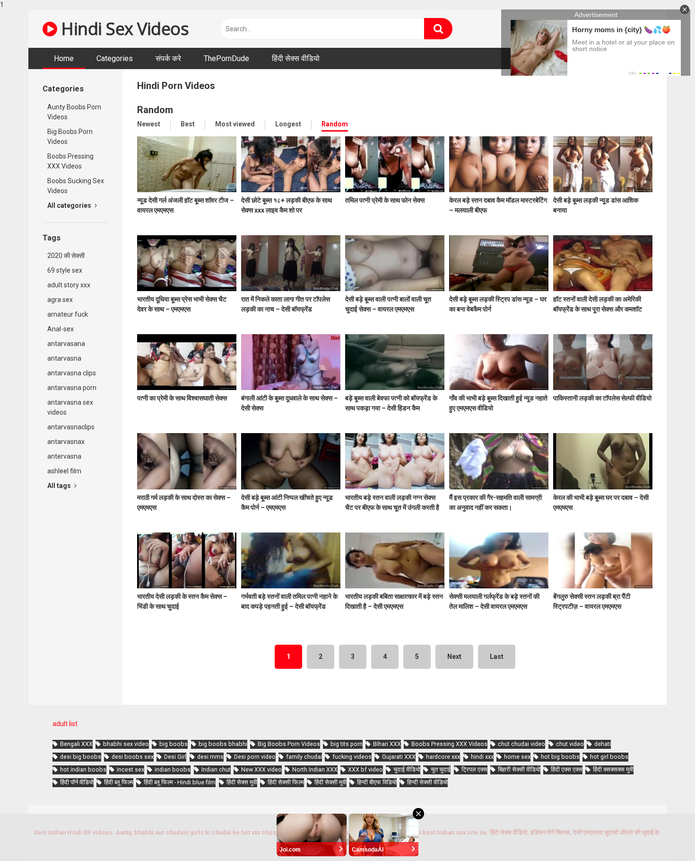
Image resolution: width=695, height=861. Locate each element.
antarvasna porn (71, 387)
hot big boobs (560, 756)
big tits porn (346, 743)
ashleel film (64, 471)
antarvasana (66, 343)
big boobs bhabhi (223, 743)
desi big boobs (80, 756)
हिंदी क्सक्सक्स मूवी (613, 769)
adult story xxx (68, 285)
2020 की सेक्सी (66, 255)
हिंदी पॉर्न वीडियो (77, 782)
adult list (65, 724)
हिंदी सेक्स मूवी (241, 782)
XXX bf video (365, 769)
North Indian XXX (315, 769)
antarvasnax (66, 441)
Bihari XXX (387, 743)
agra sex (60, 299)
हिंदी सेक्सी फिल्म (286, 782)
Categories (114, 58)
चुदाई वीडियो (406, 769)
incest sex (130, 769)
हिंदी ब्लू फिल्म (118, 782)
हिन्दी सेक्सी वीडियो (427, 782)
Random (334, 124)
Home (64, 58)
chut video (570, 743)
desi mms (210, 756)
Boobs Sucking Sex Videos (75, 186)
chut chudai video (521, 743)
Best (188, 124)
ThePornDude (226, 58)
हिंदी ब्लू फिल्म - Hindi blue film (180, 782)
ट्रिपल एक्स (474, 769)
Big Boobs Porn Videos (70, 136)
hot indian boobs (83, 769)
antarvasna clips (71, 373)
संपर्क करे (168, 58)
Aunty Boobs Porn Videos (74, 112)
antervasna (64, 456)
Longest (288, 124)
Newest (148, 124)
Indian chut (216, 769)
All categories (70, 205)
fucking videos (352, 756)
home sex (517, 756)
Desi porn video (255, 756)
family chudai (304, 756)
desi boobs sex (133, 756)
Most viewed (235, 124)
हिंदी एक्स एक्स (566, 769)
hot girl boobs (609, 756)
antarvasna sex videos (70, 407)
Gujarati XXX (399, 756)
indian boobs (173, 769)
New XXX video (261, 769)
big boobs (173, 743)
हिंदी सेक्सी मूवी (330, 782)
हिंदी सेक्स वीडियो (296, 58)
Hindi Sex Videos (123, 28)
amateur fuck (67, 314)
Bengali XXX (76, 743)
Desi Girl (175, 756)
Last (497, 656)
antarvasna (64, 358)
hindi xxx (482, 756)
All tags (59, 485)
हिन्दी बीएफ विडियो (377, 782)
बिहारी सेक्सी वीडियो (519, 769)
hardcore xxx (443, 756)
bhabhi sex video (126, 743)
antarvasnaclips (71, 427)
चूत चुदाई (441, 769)
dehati (602, 743)
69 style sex (64, 270)
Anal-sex (60, 329)
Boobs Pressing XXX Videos (70, 161)
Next (454, 656)
